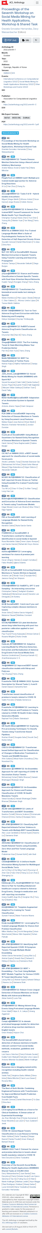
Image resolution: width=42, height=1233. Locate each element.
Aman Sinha (7, 612)
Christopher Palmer (9, 591)
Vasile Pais (24, 168)
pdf (4, 138)
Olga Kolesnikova (16, 467)
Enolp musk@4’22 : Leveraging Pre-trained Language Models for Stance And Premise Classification (20, 926)
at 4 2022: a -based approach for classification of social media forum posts (21, 456)
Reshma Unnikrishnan (10, 655)
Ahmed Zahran (33, 634)
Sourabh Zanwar (8, 242)
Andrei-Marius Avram (10, 168)
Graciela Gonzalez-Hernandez (17, 28)
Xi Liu (4, 186)
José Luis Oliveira (21, 507)
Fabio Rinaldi (7, 562)
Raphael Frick (7, 718)
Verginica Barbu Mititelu (21, 1075)
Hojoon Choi (18, 1032)
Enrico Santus (16, 817)
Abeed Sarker (29, 1184)
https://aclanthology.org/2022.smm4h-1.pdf (21, 124)
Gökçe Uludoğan (8, 319)
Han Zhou (12, 186)
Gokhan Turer (29, 387)
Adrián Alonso (27, 202)
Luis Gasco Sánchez (10, 1054)
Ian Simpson (19, 578)
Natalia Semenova (23, 700)
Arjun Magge (35, 1181)
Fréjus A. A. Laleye (20, 1011)
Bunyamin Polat (20, 385)
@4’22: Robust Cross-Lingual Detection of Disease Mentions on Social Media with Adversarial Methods (20, 993)
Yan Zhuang (6, 674)
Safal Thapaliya (21, 1136)
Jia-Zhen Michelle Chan (11, 1118)
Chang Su (21, 186)
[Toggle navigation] (37, 2)
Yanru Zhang (33, 282)
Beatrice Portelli (8, 814)
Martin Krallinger (31, 1059)
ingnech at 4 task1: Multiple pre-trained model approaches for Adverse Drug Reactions (21, 181)
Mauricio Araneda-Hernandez (14, 425)
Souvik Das (32, 737)
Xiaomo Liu (14, 961)
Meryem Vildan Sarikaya (12, 387)
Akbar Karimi (7, 998)
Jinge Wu (17, 897)
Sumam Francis (8, 915)
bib (8, 138)
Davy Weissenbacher (10, 1173)
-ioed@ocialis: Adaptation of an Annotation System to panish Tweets (20, 400)
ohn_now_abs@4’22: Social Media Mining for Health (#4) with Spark (19, 376)
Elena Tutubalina (22, 1157)
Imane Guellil (7, 897)
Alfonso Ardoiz (26, 199)
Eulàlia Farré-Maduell (10, 1057)
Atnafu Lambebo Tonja (11, 462)
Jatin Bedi (32, 854)
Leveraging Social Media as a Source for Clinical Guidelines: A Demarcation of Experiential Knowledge (20, 1112)
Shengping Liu (7, 875)
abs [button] (13, 156)
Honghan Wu (27, 897)
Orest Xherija (7, 1032)
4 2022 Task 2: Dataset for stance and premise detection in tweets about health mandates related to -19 (20, 1152)
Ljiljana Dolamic (19, 562)
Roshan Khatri (7, 737)
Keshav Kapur (7, 363)
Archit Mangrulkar (25, 931)
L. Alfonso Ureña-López (26, 300)
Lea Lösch (19, 1121)
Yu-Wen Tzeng (30, 488)
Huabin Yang (7, 282)
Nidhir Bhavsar (24, 777)
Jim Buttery (15, 597)
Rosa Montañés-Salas (11, 541)
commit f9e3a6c (12, 1229)
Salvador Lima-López (29, 1057)
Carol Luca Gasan (28, 1078)
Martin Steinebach (21, 718)
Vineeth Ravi (19, 958)
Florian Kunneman (29, 1118)
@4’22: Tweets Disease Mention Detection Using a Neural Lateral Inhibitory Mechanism (20, 162)
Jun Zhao (34, 873)
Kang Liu (25, 873)
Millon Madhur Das (9, 931)
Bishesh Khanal (8, 1142)
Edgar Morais (7, 507)
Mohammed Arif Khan (11, 464)
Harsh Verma (7, 443)
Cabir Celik (21, 382)
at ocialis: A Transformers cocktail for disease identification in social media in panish (19, 536)
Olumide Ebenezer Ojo (31, 462)
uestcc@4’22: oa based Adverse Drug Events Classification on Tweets (19, 329)
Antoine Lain (7, 575)
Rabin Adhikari (7, 1136)
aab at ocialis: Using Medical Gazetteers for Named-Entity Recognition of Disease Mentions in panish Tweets (20, 437)
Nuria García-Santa (23, 525)
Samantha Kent (21, 687)
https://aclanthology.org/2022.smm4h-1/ (19, 104)
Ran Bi (17, 335)
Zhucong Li (32, 870)
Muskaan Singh (18, 780)
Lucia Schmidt (7, 1187)
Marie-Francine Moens (25, 915)
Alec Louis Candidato (10, 833)
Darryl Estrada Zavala (28, 1054)
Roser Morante (8, 1121)
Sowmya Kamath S (28, 655)
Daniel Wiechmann (24, 242)
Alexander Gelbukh (24, 263)
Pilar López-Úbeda (25, 298)
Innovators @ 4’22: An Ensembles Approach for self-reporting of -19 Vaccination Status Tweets (20, 772)
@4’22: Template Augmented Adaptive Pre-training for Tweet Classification (19, 910)
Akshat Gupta (25, 833)
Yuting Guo (22, 1179)
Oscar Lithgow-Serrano (11, 560)
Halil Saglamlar (34, 385)
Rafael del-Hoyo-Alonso (29, 544)
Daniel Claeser (7, 687)
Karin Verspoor (27, 406)
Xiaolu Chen (22, 218)
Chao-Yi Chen (17, 488)
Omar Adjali (6, 1011)
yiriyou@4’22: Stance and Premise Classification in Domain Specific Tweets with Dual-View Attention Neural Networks (21, 276)
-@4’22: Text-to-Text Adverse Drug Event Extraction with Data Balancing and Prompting (20, 313)
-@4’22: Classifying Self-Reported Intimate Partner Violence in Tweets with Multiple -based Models (20, 827)
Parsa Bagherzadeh (22, 443)
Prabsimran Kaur (8, 854)
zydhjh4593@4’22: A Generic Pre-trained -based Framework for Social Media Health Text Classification (20, 212)
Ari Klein (31, 1179)
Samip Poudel (14, 1139)
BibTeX (7, 118)
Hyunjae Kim (30, 575)
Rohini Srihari (7, 740)
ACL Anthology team (9, 1223)
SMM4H (6, 73)
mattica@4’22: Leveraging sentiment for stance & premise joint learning (18, 554)
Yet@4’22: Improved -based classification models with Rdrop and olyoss (19, 668)
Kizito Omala (22, 636)
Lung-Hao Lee (7, 491)
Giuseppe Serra (29, 817)
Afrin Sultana (7, 758)
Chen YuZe (13, 351)
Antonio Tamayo (8, 263)
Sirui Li (10, 870)
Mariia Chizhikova (9, 298)
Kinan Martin (30, 422)
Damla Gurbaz (32, 382)
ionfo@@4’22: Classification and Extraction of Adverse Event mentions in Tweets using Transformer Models (21, 501)
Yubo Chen (15, 873)
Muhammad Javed (19, 594)
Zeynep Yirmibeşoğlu (25, 319)
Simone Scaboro (22, 814)
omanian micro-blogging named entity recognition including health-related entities (19, 1070)
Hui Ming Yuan (20, 870)
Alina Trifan (33, 507)
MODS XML (16, 118)
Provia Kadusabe (18, 634)
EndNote (26, 118)
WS (13, 73)
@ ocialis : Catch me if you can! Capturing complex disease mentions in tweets (20, 607)
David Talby (6, 390)
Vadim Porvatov (8, 700)
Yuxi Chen (33, 218)
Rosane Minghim (8, 636)
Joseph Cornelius (29, 560)
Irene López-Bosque (29, 541)
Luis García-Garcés (9, 544)
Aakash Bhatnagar (22, 798)
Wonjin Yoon (18, 575)
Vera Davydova (8, 1157)
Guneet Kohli (21, 854)
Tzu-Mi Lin (6, 488)
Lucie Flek (17, 998)
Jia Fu (4, 870)
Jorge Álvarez (14, 202)
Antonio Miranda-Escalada (12, 1059)
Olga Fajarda (7, 510)
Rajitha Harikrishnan (22, 363)
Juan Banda (25, 1173)
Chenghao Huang (9, 218)
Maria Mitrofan (13, 1078)
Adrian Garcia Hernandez (12, 955)
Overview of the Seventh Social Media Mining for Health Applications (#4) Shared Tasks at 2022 (20, 1168)
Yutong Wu (6, 220)
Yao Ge (13, 1179)
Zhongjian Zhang (20, 282)
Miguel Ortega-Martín (10, 199)
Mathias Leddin (22, 1181)
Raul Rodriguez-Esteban (12, 1184)
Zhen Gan (6, 873)
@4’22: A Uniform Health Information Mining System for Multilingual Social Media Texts (21, 864)
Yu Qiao (36, 242)
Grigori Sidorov (30, 467)
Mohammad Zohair (9, 777)
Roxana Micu (7, 1081)
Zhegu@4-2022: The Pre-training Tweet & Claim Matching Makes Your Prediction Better (20, 345)
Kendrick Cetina (8, 525)
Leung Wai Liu (29, 955)
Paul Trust (6, 634)
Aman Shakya (27, 1139)
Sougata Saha (20, 737)
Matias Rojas (7, 422)
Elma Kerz (7, 244)
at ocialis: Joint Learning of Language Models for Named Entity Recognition (19, 520)
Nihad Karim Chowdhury (23, 758)
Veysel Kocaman (8, 382)
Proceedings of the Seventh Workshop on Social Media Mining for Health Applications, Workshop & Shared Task (20, 16)
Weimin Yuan (17, 220)
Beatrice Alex (11, 900)
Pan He (5, 351)
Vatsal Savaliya (8, 798)
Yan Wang (28, 220)
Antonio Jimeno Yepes (11, 406)
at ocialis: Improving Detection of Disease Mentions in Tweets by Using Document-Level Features (20, 416)
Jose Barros (18, 422)
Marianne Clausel (8, 615)
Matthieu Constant (24, 615)
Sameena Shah (11, 835)
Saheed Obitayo (33, 979)
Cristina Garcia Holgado (22, 612)
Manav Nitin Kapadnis (21, 934)
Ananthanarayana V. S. (11, 658)
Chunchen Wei (7, 335)
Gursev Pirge (7, 385)
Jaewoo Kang (7, 578)
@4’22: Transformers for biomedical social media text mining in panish (18, 292)
